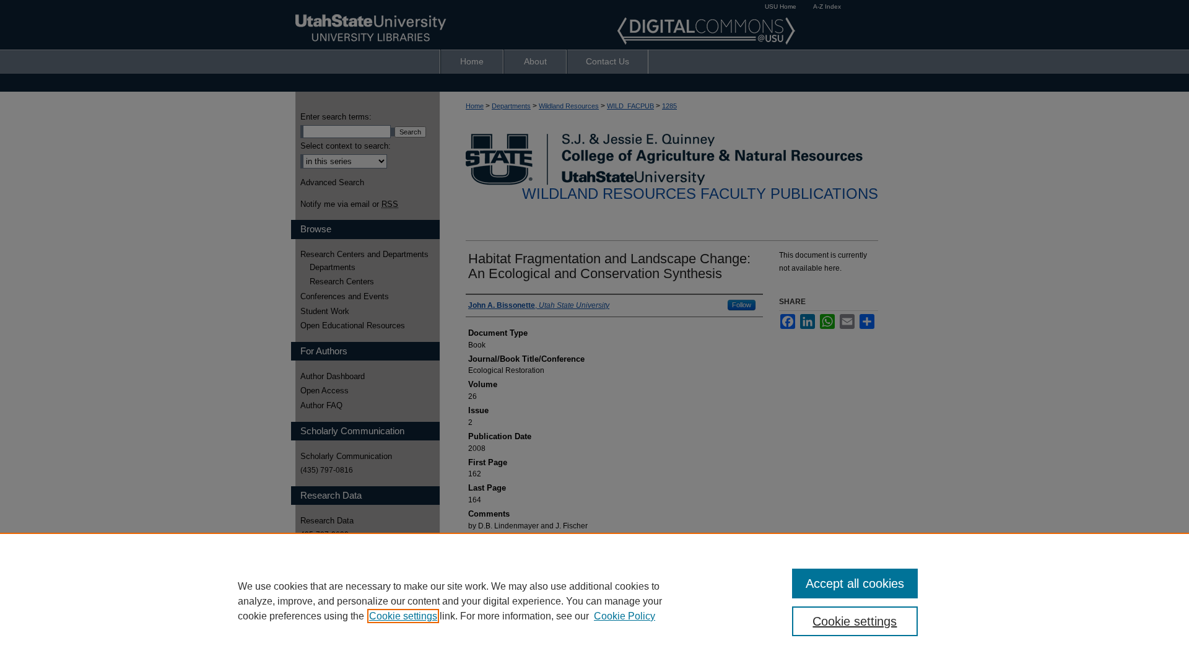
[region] (594, 601)
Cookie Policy (624, 616)
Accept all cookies (855, 583)
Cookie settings (403, 616)
